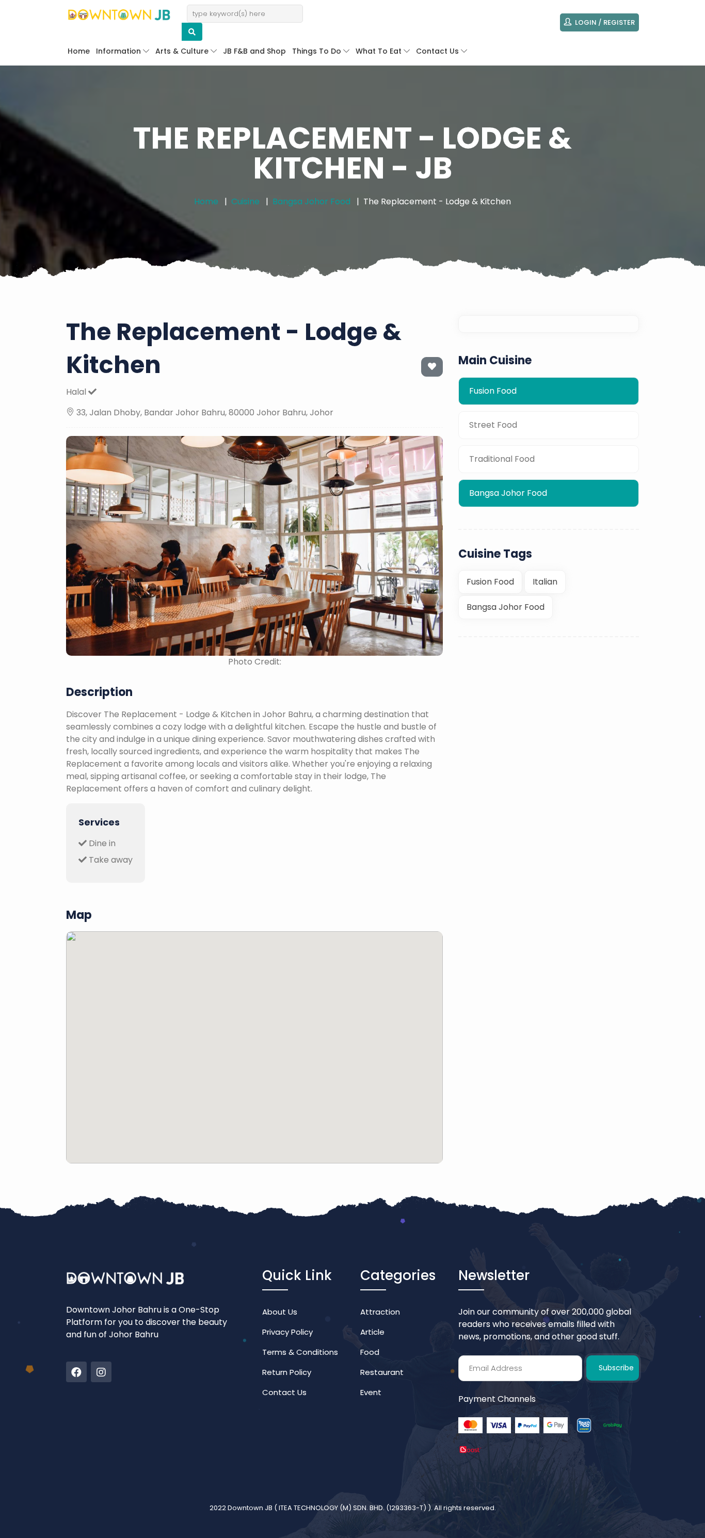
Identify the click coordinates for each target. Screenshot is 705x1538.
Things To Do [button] (317, 51)
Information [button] (119, 51)
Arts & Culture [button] (183, 51)
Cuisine (245, 201)
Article (372, 1331)
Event (370, 1392)
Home (79, 51)
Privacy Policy (287, 1331)
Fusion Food (493, 391)
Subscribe (616, 1368)
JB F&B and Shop (254, 51)
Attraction (380, 1311)
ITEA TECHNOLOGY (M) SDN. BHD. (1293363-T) (353, 1508)
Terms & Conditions (300, 1352)
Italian (545, 582)
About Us (279, 1311)
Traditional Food (502, 459)
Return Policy (286, 1372)
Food (369, 1352)
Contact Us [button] (438, 51)
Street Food (493, 425)
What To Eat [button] (380, 51)
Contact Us (284, 1392)
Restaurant (382, 1372)
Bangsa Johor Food (311, 201)
